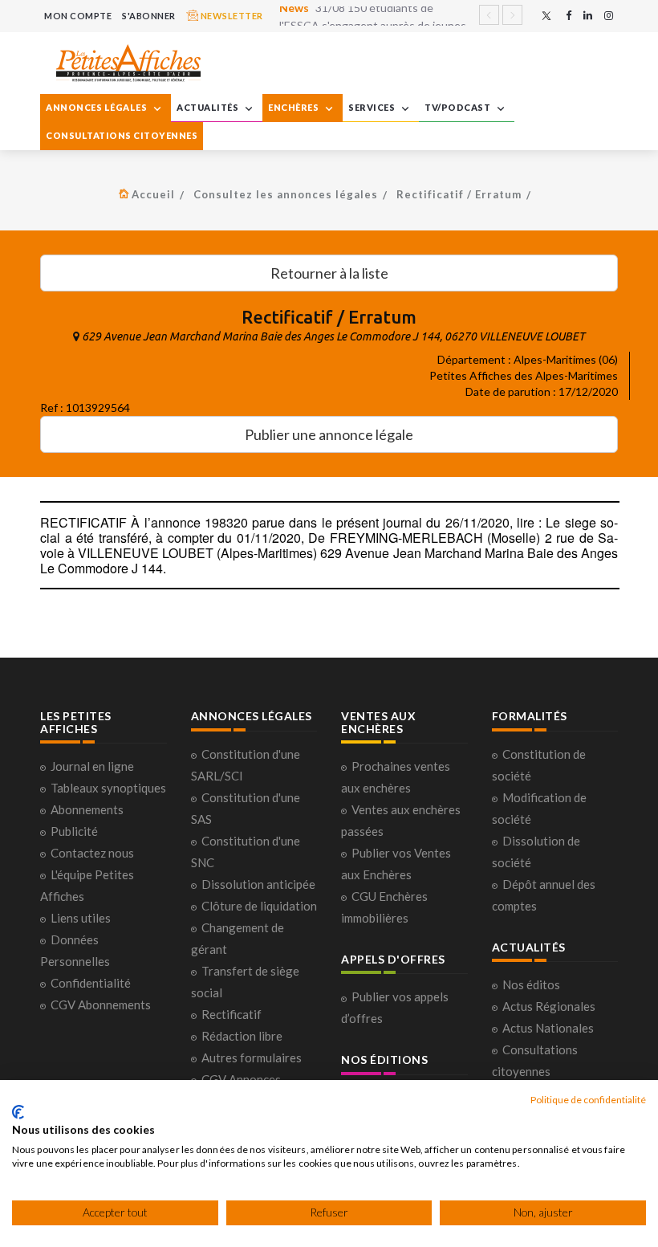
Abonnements (87, 809)
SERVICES (372, 107)
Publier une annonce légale (329, 434)
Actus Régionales (548, 1006)
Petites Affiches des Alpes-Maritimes (523, 375)
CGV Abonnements (101, 1004)
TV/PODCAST (458, 107)
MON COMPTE (78, 15)
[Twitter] (546, 15)
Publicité (74, 831)
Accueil (153, 194)
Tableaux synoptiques (108, 787)
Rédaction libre (241, 1036)
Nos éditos (531, 984)
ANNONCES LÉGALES (97, 107)
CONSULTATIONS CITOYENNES (121, 135)
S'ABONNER (149, 15)
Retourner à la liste (329, 273)
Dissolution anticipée (258, 884)
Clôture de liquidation (259, 906)
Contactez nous (92, 853)
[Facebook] (568, 15)
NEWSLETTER (230, 15)
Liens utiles (81, 918)
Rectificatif (231, 1014)
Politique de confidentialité (588, 1100)
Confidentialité (91, 983)
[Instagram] (608, 15)
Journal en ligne (92, 766)
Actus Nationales (548, 1028)
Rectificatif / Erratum (459, 194)
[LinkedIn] (588, 15)
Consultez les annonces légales (285, 194)
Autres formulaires (251, 1057)
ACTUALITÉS (209, 107)
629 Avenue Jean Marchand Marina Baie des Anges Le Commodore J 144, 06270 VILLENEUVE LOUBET (333, 336)
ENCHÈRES (294, 107)
